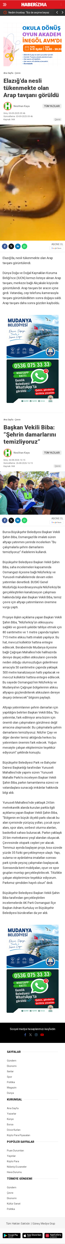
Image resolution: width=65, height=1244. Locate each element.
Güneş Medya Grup (43, 1223)
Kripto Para (13, 1161)
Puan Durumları (15, 1150)
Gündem (11, 1060)
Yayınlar (11, 1156)
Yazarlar (11, 1113)
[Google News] (56, 248)
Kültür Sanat (13, 1203)
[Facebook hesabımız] (25, 1035)
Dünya (10, 1093)
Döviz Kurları (13, 1129)
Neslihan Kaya (22, 106)
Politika (11, 1082)
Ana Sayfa (13, 1108)
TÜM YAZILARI (52, 106)
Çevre (57, 119)
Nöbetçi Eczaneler (17, 1166)
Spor (9, 1076)
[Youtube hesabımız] (42, 1035)
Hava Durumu (14, 1172)
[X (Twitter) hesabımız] (30, 1035)
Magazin (11, 1087)
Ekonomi (11, 1066)
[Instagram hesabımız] (36, 1035)
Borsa (10, 1124)
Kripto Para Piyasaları (18, 1135)
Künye (10, 1119)
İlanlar (10, 1071)
